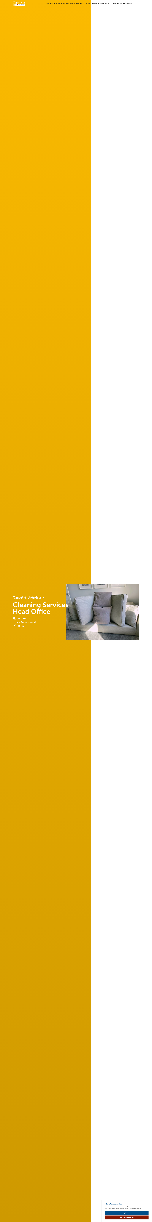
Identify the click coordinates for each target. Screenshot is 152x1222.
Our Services (51, 3)
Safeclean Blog (81, 3)
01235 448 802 (23, 618)
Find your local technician (97, 3)
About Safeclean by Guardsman (119, 3)
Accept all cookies (126, 1213)
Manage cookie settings (127, 1217)
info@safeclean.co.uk (26, 622)
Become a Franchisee (66, 3)
